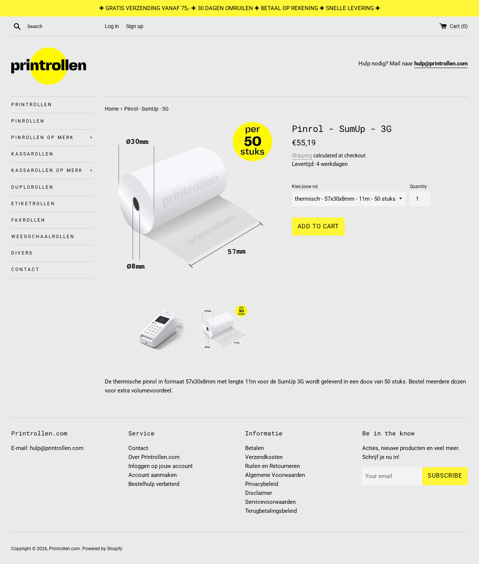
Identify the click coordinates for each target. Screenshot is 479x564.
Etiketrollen (33, 203)
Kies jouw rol (305, 186)
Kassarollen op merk (52, 170)
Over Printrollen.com (154, 457)
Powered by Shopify (102, 548)
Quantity (418, 186)
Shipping (302, 155)
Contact (25, 269)
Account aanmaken (152, 475)
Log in (112, 26)
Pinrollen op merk (52, 137)
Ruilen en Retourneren (272, 466)
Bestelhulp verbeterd (153, 484)
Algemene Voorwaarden (275, 475)
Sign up (134, 26)
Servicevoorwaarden (270, 502)
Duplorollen (32, 187)
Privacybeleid (261, 484)
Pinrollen (28, 121)
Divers (22, 253)
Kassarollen (32, 154)
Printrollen (31, 104)
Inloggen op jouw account (160, 466)
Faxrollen (28, 220)
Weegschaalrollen (43, 236)
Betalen (254, 448)
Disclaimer (258, 493)
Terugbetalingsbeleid (271, 511)
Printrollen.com (64, 548)
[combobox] (64, 26)
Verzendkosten (264, 457)
